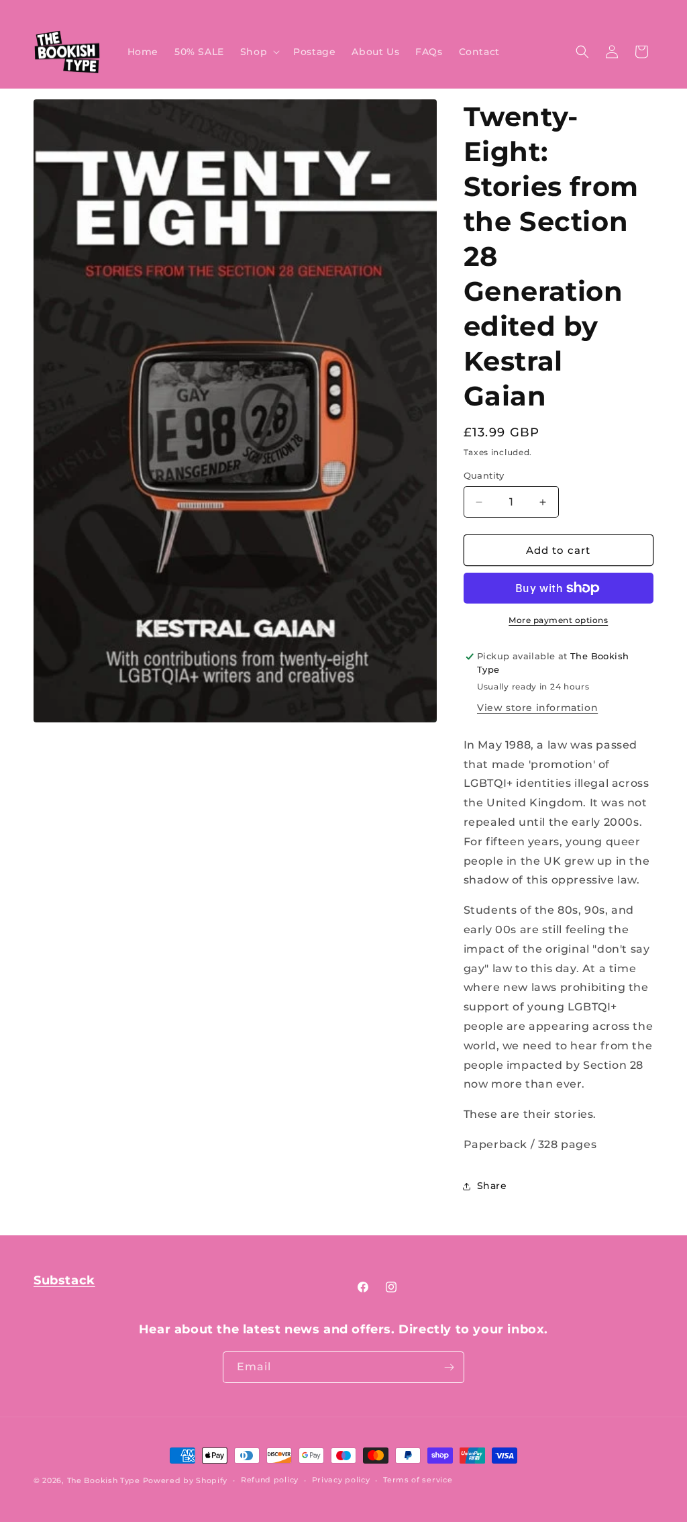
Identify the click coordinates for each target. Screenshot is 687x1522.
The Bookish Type (103, 1480)
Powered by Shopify (185, 1480)
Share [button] (492, 1186)
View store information (537, 708)
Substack (64, 1280)
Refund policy (270, 1479)
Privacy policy (341, 1479)
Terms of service (417, 1479)
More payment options (558, 620)
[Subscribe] (449, 1367)
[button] (258, 52)
